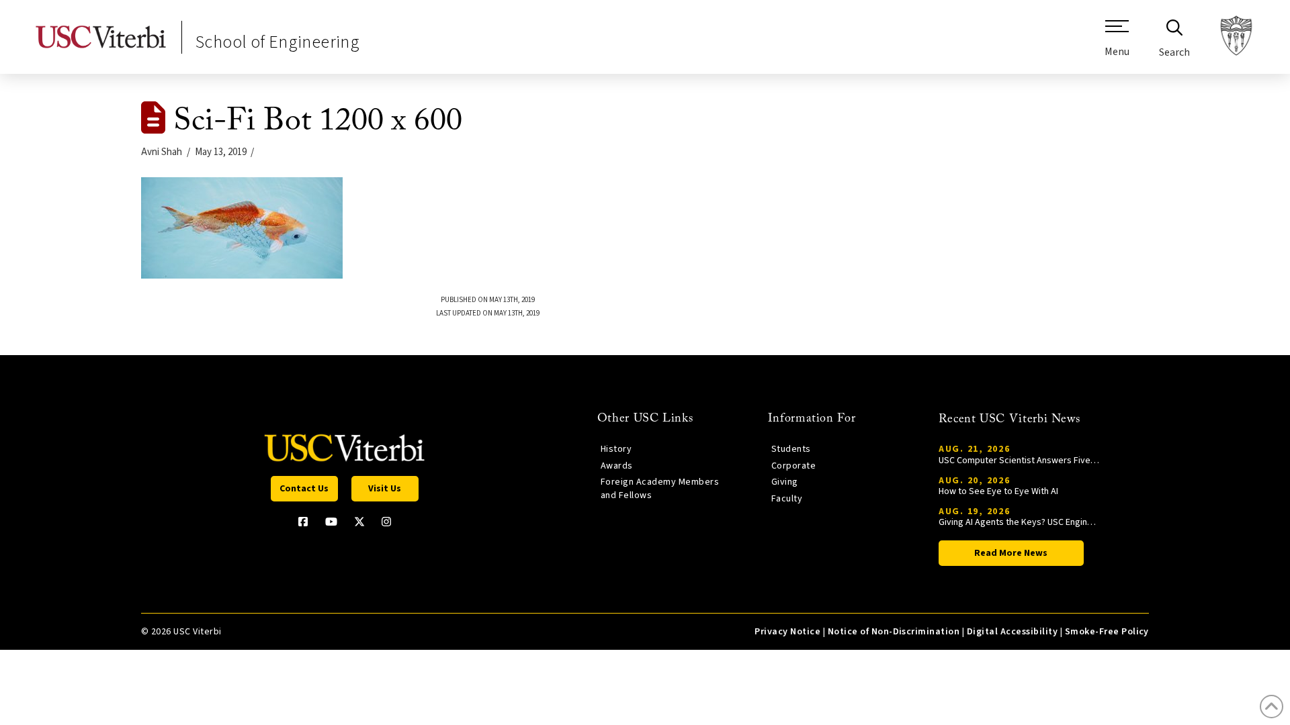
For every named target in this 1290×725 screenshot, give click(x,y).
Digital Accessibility (1012, 631)
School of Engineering (277, 42)
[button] (1117, 43)
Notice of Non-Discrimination (894, 631)
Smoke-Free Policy (1107, 631)
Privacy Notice (787, 631)
